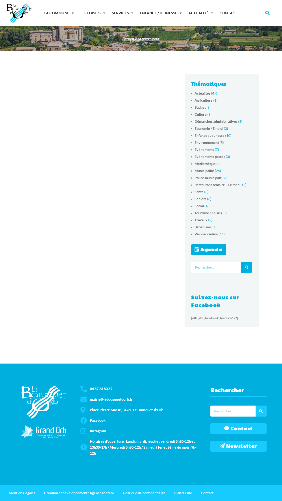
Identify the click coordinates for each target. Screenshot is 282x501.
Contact (228, 13)
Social (199, 206)
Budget (200, 107)
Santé (199, 192)
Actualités (202, 93)
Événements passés (210, 156)
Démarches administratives (216, 121)
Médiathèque (205, 163)
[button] (267, 13)
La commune (56, 13)
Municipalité (204, 170)
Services (120, 13)
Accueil (128, 39)
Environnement (207, 142)
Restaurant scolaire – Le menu (218, 185)
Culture (201, 114)
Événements (204, 149)
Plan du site (183, 493)
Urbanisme (203, 227)
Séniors (200, 199)
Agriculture (204, 100)
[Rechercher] (246, 267)
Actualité (198, 13)
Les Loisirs (90, 13)
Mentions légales (22, 493)
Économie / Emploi (209, 128)
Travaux (201, 220)
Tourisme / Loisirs (208, 213)
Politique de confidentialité (144, 493)
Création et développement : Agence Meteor (79, 493)
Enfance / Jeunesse (158, 13)
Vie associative (206, 234)
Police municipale (208, 178)
